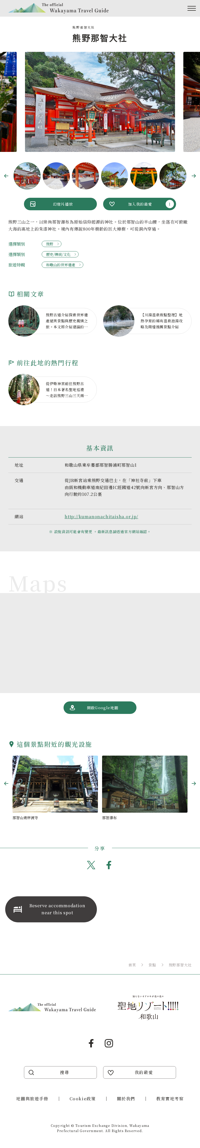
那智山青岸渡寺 (25, 817)
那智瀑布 (109, 817)
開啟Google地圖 (102, 707)
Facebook (109, 865)
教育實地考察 (170, 1099)
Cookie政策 (83, 1099)
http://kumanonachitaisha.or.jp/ (101, 517)
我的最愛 (144, 1072)
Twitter (91, 865)
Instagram (109, 1043)
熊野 (49, 243)
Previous (6, 176)
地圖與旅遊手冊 (32, 1099)
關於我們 (126, 1099)
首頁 (132, 964)
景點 (152, 964)
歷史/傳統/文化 (58, 254)
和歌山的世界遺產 (60, 264)
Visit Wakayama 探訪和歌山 (58, 8)
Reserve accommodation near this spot (57, 909)
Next (194, 176)
